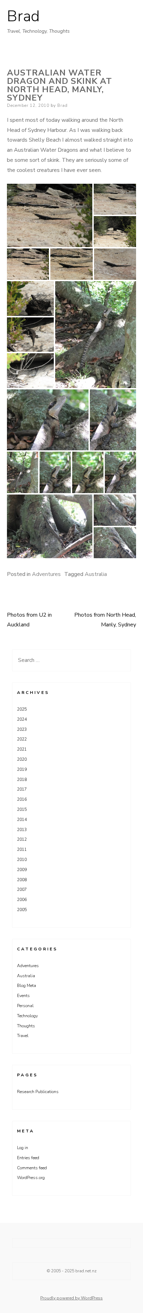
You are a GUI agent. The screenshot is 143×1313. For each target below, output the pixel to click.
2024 (22, 719)
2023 (22, 729)
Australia (96, 574)
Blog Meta (26, 985)
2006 (22, 899)
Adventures (46, 574)
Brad (23, 16)
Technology (27, 1016)
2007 (22, 889)
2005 (22, 909)
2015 (22, 809)
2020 (22, 759)
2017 (22, 789)
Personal (25, 1006)
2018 (22, 779)
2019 (22, 769)
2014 (22, 819)
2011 (22, 849)
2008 (22, 880)
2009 (22, 869)
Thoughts (26, 1026)
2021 (22, 749)
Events (23, 995)
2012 (22, 839)
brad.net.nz (85, 1271)
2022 (22, 739)
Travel (22, 1035)
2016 (22, 799)
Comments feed (32, 1168)
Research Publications (38, 1091)
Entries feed (28, 1158)
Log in (22, 1147)
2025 (22, 709)
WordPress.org (31, 1177)
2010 (22, 859)
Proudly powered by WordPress (71, 1298)
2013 (22, 829)
